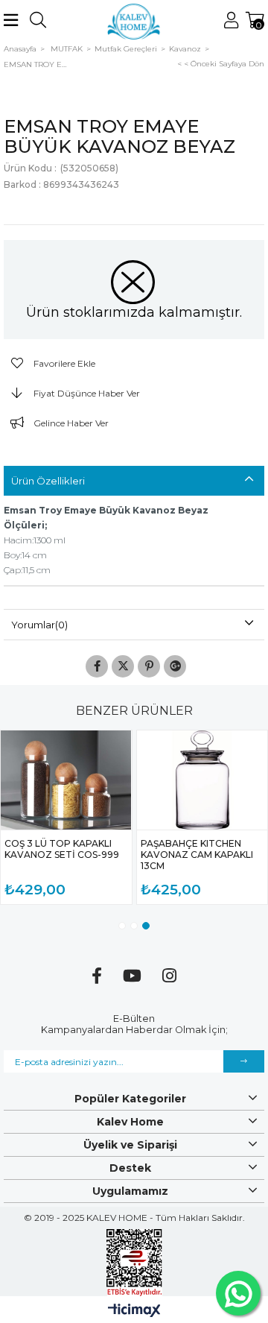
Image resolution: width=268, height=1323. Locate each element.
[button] (122, 925)
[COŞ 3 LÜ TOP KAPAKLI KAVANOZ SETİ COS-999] (66, 780)
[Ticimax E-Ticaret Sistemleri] (134, 1311)
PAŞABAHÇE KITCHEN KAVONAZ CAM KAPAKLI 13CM (197, 854)
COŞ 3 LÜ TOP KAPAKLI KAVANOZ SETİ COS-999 (61, 849)
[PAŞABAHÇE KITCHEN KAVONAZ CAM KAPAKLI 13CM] (202, 780)
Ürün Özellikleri (48, 481)
